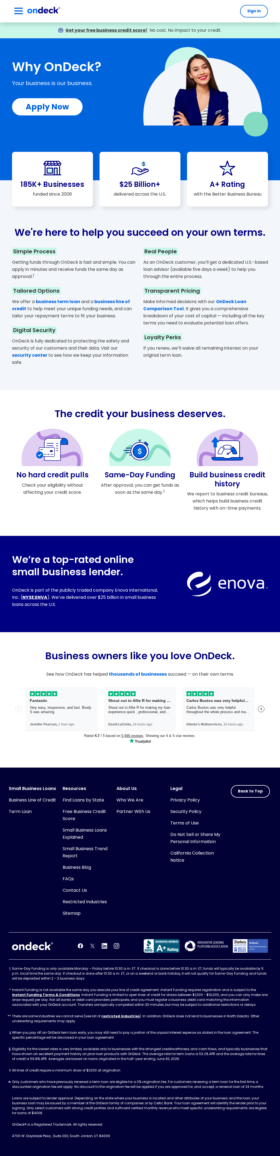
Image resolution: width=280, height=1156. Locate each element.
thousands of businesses (138, 674)
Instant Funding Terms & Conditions (46, 994)
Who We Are (129, 800)
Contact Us (75, 890)
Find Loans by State (83, 800)
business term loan (58, 301)
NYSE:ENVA (34, 597)
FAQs (68, 879)
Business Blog (77, 867)
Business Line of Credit (32, 800)
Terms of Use (184, 823)
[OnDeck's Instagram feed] (116, 946)
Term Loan (20, 811)
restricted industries (120, 1016)
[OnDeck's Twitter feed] (92, 946)
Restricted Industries (85, 902)
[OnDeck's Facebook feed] (80, 946)
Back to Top (250, 791)
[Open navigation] (18, 11)
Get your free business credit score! (106, 30)
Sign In (254, 11)
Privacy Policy (185, 800)
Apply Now (47, 106)
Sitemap (72, 913)
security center (29, 355)
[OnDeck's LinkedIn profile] (104, 946)
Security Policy (186, 811)
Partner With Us (133, 811)
